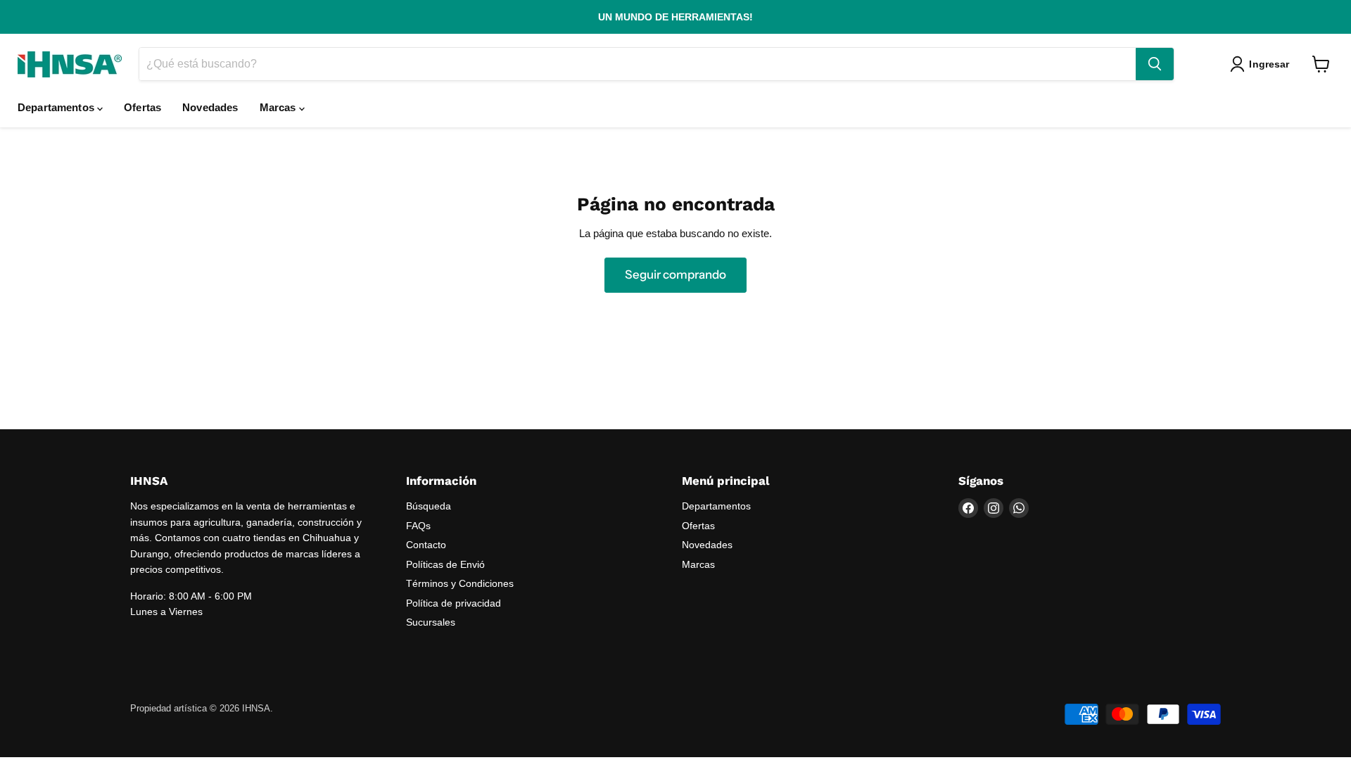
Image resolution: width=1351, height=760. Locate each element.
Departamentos (57, 107)
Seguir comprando (675, 274)
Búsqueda (428, 506)
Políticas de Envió (445, 564)
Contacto (426, 544)
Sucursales (430, 622)
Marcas (279, 107)
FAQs (418, 525)
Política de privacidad (453, 603)
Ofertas (142, 107)
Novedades (210, 107)
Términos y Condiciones (460, 583)
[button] (1262, 64)
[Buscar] (1155, 64)
